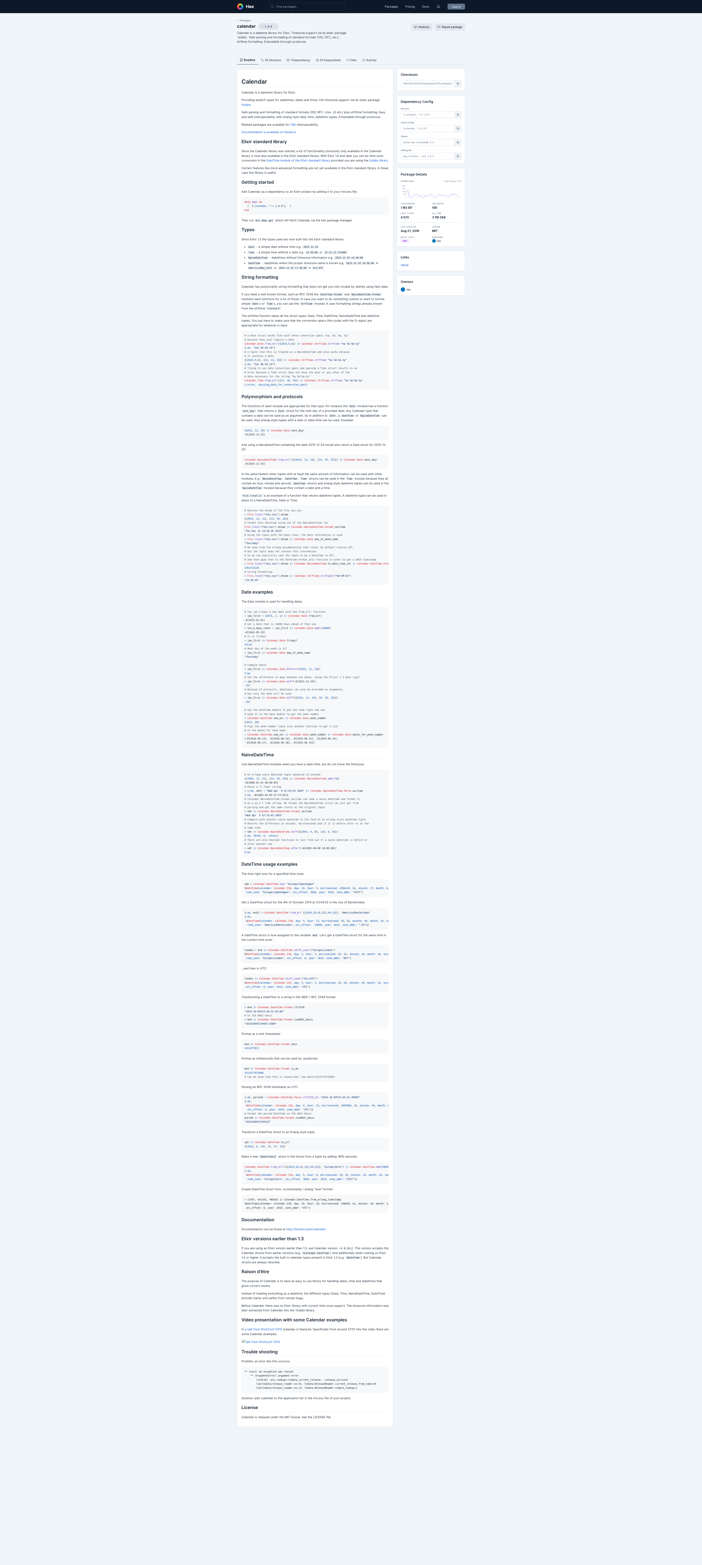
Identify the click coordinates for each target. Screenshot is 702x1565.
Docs (425, 6)
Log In (456, 6)
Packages (391, 6)
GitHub (405, 265)
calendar (246, 26)
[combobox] (307, 6)
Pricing (410, 6)
